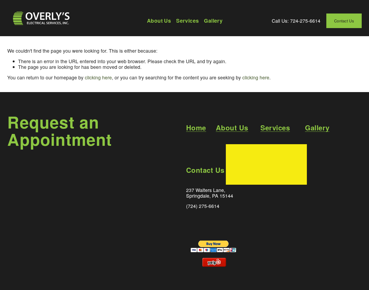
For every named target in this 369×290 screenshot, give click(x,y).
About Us (159, 20)
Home (196, 128)
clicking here (98, 77)
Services (187, 20)
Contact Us (344, 20)
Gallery (213, 20)
